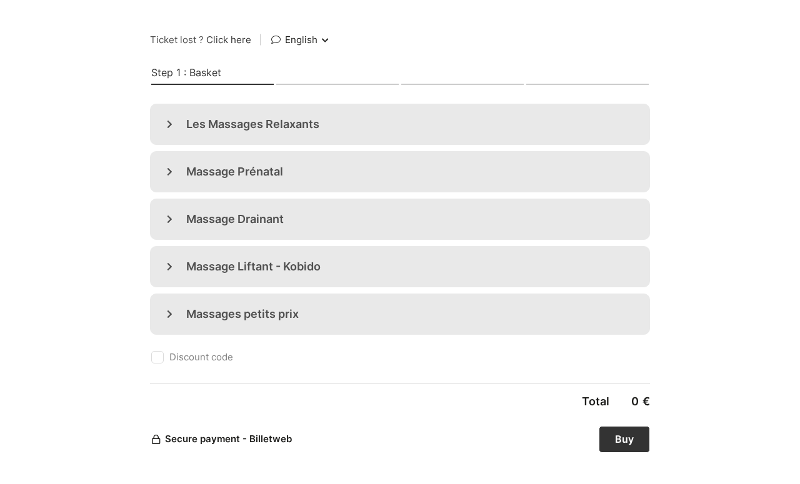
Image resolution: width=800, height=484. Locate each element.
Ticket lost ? (200, 40)
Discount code (201, 357)
